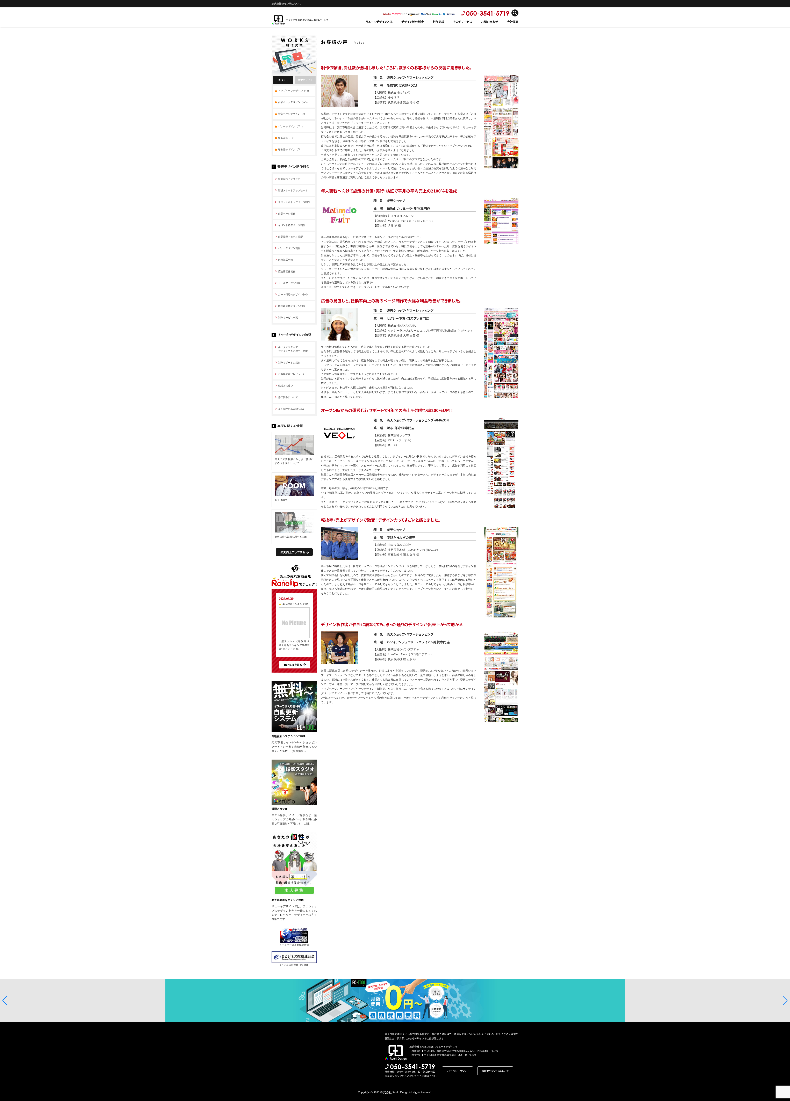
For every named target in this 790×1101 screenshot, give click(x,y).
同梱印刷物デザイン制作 (291, 306)
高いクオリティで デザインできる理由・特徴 (293, 349)
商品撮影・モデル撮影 (290, 236)
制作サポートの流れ (289, 362)
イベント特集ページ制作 (291, 225)
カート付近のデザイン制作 (293, 294)
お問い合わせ (489, 22)
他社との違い (285, 385)
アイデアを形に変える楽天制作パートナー (308, 20)
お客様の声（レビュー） (291, 374)
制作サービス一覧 (288, 317)
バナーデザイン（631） (291, 126)
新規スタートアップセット (293, 190)
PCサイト (283, 80)
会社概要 (512, 22)
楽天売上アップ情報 (293, 552)
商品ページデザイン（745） (293, 102)
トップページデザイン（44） (294, 90)
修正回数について (288, 397)
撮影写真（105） (287, 138)
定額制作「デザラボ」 (290, 179)
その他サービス (462, 22)
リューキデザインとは (379, 22)
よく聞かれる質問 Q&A (291, 408)
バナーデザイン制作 (289, 248)
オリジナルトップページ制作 (294, 202)
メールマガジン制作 (289, 283)
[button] (5, 1000)
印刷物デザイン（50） (290, 149)
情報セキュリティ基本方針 (495, 1070)
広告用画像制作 (286, 271)
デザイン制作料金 (412, 22)
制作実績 (438, 22)
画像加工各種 (285, 259)
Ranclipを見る (293, 665)
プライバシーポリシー (457, 1070)
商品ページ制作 (286, 213)
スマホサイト (305, 80)
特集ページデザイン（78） (293, 113)
